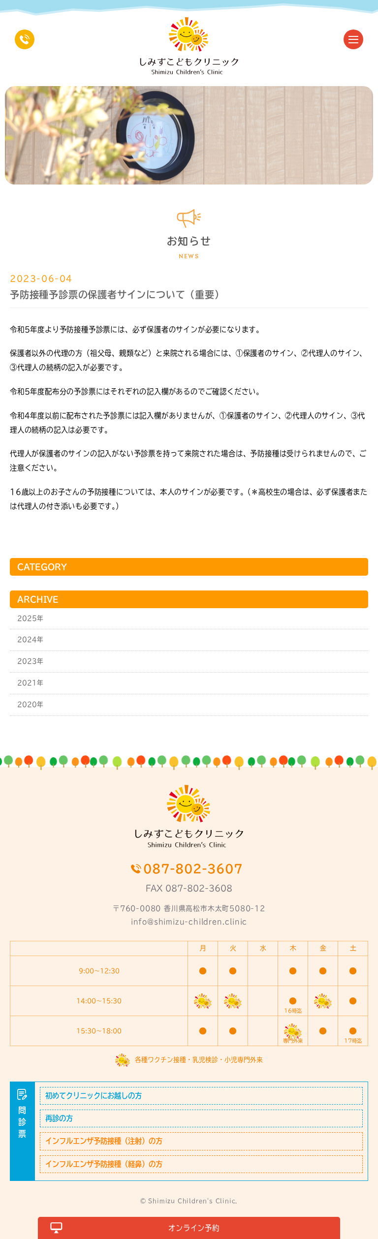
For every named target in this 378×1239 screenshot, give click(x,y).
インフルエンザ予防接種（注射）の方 (103, 1141)
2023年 (30, 661)
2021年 (30, 683)
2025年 (30, 618)
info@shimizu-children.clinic (189, 921)
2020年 (30, 704)
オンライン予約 (194, 1228)
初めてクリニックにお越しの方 (93, 1095)
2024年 (30, 639)
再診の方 (59, 1118)
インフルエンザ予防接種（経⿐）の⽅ (103, 1164)
